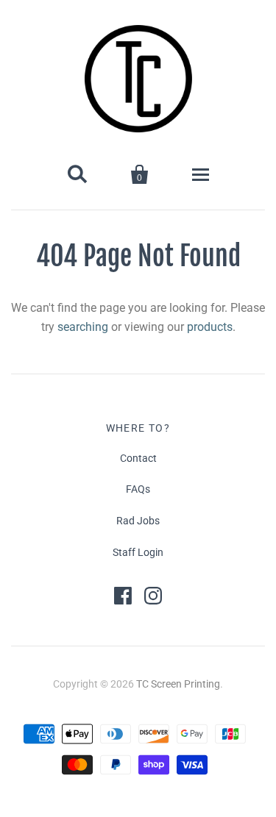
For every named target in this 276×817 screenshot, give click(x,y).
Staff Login (138, 552)
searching (82, 327)
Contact (138, 458)
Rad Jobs (138, 521)
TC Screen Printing (178, 684)
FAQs (138, 489)
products (210, 327)
